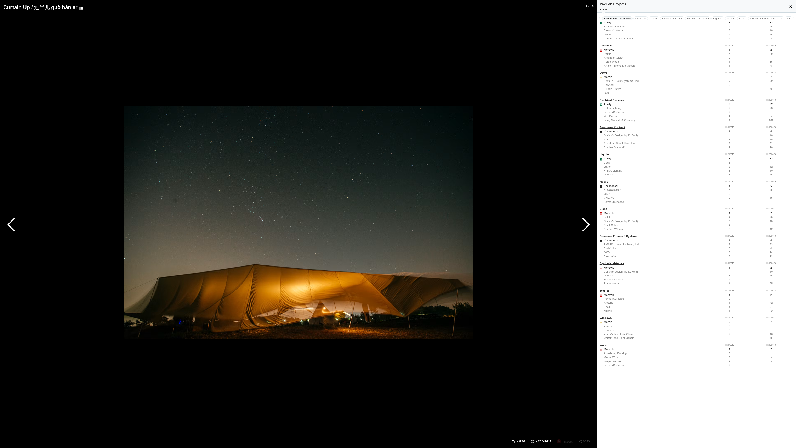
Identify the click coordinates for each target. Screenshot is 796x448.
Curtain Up (16, 7)
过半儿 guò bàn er (56, 7)
